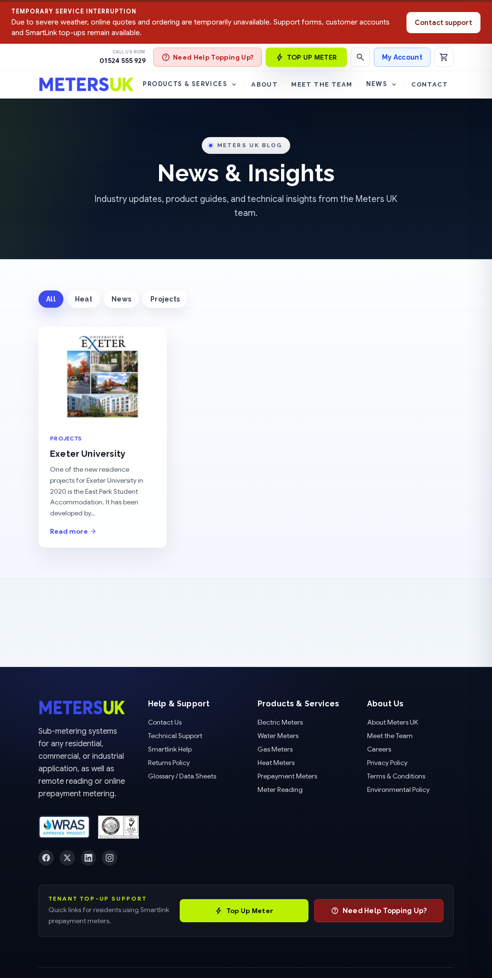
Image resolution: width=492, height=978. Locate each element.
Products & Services (185, 84)
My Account (402, 57)
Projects (165, 299)
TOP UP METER (312, 57)
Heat (83, 299)
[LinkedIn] (88, 857)
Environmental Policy (398, 789)
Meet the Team (321, 84)
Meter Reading (280, 789)
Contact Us (165, 722)
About (264, 84)
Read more (69, 531)
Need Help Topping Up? (213, 57)
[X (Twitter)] (67, 857)
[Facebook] (46, 857)
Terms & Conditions (396, 776)
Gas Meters (275, 749)
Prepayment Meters (287, 776)
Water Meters (278, 735)
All (51, 299)
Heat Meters (276, 762)
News (377, 84)
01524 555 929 (122, 60)
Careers (379, 749)
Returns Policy (169, 762)
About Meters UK (392, 722)
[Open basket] (444, 57)
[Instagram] (109, 857)
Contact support (443, 22)
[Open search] (360, 57)
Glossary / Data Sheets (182, 776)
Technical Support (175, 735)
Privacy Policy (387, 762)
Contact (429, 84)
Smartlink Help (170, 749)
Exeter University (87, 454)
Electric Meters (280, 722)
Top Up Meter (249, 910)
